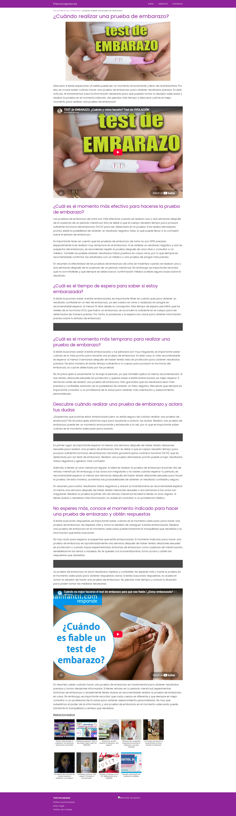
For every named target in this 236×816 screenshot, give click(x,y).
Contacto (177, 3)
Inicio (151, 3)
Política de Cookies (62, 809)
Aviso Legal (58, 806)
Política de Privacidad (64, 802)
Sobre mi (163, 3)
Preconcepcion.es (65, 4)
